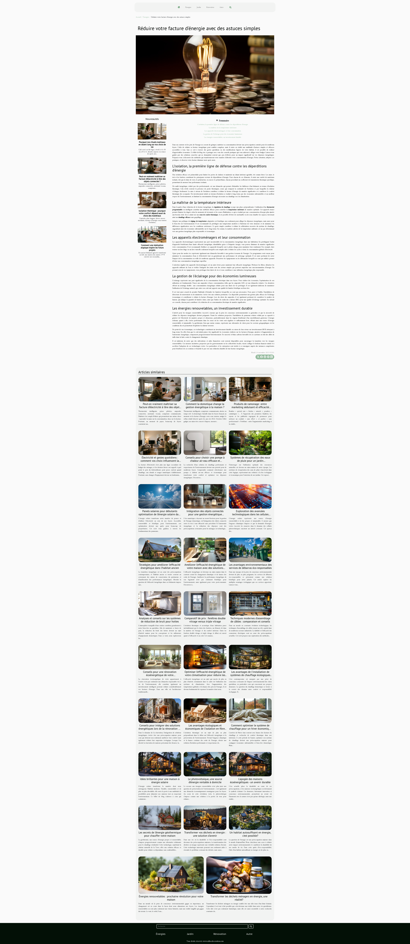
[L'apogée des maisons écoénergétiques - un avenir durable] (250, 764)
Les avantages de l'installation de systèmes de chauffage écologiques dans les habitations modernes (250, 675)
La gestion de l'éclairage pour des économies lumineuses (222, 134)
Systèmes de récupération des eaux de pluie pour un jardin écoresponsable (250, 461)
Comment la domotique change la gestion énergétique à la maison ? (205, 405)
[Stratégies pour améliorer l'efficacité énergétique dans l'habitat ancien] (159, 549)
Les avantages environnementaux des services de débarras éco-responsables (250, 566)
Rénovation (210, 7)
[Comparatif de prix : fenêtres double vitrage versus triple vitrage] (205, 603)
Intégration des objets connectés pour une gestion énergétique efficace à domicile (205, 514)
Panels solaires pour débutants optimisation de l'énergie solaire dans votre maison (160, 514)
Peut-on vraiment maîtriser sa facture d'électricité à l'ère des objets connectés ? (152, 179)
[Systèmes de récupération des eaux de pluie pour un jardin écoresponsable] (250, 442)
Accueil (138, 17)
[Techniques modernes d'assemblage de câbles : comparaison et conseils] (250, 603)
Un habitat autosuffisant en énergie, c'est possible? (250, 834)
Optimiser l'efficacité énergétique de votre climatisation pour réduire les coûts (205, 675)
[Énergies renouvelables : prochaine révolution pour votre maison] (171, 875)
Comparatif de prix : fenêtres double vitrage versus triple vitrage (205, 620)
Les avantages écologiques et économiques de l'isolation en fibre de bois (205, 729)
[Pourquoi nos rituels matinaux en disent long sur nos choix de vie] (152, 131)
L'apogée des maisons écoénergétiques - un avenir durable (250, 780)
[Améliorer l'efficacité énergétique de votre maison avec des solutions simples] (205, 549)
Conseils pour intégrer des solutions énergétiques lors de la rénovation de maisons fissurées (160, 729)
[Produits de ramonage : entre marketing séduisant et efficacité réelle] (250, 389)
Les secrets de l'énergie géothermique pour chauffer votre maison (160, 834)
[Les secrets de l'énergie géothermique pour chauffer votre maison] (159, 817)
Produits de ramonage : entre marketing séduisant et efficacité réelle (250, 407)
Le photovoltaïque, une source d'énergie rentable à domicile (205, 780)
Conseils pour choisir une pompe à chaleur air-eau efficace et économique (205, 461)
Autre (221, 7)
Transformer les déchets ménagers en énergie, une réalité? (238, 898)
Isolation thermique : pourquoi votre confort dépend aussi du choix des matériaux (152, 213)
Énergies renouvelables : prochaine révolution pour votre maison (171, 898)
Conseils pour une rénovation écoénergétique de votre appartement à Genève (159, 675)
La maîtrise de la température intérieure (222, 127)
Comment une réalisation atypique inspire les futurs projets (152, 247)
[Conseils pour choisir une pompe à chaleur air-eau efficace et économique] (205, 442)
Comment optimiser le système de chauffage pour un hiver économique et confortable (250, 729)
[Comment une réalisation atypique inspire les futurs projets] (152, 234)
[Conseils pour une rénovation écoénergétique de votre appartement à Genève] (159, 657)
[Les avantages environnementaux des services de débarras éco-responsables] (250, 549)
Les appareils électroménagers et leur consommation (222, 130)
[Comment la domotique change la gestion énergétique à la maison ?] (205, 389)
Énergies (188, 7)
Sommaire (224, 121)
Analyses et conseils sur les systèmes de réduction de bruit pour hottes (160, 620)
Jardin (199, 7)
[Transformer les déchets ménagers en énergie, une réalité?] (239, 875)
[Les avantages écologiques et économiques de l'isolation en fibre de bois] (205, 710)
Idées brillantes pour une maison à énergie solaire (159, 780)
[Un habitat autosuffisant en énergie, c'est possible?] (250, 817)
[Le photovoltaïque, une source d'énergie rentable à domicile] (205, 764)
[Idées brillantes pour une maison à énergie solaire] (159, 764)
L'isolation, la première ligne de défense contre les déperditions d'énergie (222, 124)
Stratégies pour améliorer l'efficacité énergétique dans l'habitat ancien (159, 566)
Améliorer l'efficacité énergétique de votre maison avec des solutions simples (205, 568)
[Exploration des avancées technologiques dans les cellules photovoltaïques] (250, 496)
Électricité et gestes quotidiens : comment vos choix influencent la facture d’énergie (160, 461)
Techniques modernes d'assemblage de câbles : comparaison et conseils (250, 620)
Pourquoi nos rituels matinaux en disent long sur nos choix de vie (152, 144)
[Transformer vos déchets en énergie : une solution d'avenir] (205, 817)
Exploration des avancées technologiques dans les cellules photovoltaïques (250, 514)
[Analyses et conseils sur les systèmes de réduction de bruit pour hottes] (159, 603)
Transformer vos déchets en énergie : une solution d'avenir (205, 834)
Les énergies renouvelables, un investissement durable (222, 137)
